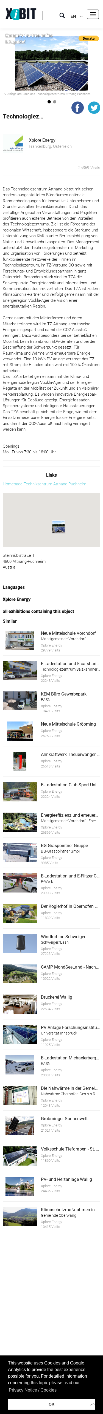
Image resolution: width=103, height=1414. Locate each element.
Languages (14, 587)
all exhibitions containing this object (38, 611)
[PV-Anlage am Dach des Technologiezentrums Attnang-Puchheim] (51, 63)
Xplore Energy (42, 140)
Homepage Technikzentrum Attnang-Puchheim (44, 484)
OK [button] (51, 1404)
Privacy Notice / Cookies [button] (33, 1390)
